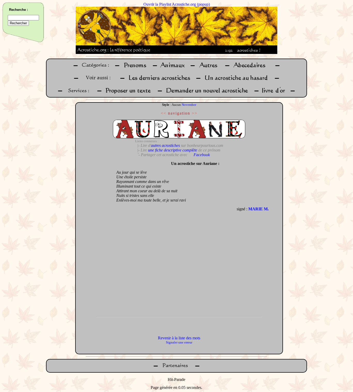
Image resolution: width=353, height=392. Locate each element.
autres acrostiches (165, 145)
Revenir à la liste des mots (179, 338)
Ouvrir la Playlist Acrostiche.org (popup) (176, 4)
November (189, 105)
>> (194, 113)
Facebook (202, 155)
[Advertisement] (94, 236)
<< (163, 113)
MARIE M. (258, 209)
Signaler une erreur (179, 342)
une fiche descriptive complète (172, 150)
